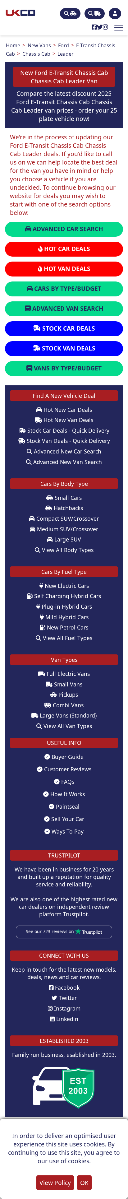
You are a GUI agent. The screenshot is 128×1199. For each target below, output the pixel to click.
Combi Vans (67, 705)
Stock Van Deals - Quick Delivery (67, 440)
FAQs (67, 781)
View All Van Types (67, 726)
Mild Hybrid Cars (66, 617)
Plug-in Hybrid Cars (66, 606)
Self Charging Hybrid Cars (67, 596)
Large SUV (67, 539)
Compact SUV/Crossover (67, 518)
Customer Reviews (67, 769)
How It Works (67, 794)
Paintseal (67, 806)
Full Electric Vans (67, 673)
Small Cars (67, 497)
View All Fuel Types (66, 638)
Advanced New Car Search (66, 451)
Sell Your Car (67, 819)
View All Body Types (67, 550)
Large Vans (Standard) (67, 715)
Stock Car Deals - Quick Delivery (67, 430)
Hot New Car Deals (67, 409)
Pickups (67, 694)
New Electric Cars (66, 585)
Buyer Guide (67, 756)
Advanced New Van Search (67, 462)
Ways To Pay (67, 831)
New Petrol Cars (66, 627)
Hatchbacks (67, 508)
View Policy (55, 1182)
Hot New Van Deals (67, 420)
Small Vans (67, 684)
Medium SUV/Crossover (66, 529)
